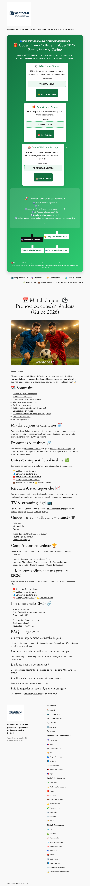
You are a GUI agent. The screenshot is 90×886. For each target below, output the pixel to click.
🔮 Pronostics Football (31, 239)
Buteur (44, 534)
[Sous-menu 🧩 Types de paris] (61, 807)
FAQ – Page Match (21, 419)
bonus (69, 656)
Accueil (14, 371)
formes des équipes (51, 434)
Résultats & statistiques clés (25, 402)
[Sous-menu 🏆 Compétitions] (62, 277)
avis (26, 623)
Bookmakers (18, 623)
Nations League (37, 565)
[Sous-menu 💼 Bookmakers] (53, 282)
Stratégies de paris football (28, 480)
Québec (37, 512)
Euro (48, 559)
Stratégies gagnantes (25, 598)
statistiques (40, 382)
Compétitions (40, 437)
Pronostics (58, 643)
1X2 (28, 534)
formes (30, 497)
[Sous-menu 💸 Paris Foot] (35, 282)
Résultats (70, 643)
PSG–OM (15, 454)
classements (34, 434)
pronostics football (32, 449)
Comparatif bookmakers (26, 474)
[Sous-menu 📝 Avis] (53, 820)
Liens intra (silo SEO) (22, 417)
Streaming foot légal (22, 615)
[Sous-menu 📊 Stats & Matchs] (82, 277)
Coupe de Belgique (54, 565)
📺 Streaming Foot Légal (56, 250)
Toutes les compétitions (23, 626)
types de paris (32, 620)
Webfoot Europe (22, 883)
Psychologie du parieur (23, 537)
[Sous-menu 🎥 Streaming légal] (61, 718)
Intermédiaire (18, 526)
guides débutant (26, 670)
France (14, 512)
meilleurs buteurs (18, 497)
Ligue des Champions (25, 451)
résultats (23, 434)
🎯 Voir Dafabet (45, 135)
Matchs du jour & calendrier (25, 394)
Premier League (64, 449)
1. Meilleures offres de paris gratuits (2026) (32, 414)
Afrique (45, 512)
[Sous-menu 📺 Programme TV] (28, 277)
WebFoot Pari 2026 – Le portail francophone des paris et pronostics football (40, 29)
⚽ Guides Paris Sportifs (31, 250)
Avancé (16, 529)
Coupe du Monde (43, 451)
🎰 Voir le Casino (43, 178)
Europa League (40, 562)
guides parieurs (25, 382)
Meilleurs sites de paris (26, 471)
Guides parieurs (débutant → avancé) (29, 408)
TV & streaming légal (22, 405)
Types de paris (19, 534)
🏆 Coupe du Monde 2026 (55, 236)
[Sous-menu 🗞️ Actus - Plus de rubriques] (82, 282)
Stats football (19, 612)
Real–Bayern (25, 454)
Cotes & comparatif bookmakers (27, 399)
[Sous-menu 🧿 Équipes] (56, 850)
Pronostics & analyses (22, 396)
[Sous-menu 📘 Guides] (55, 761)
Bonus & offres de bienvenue (28, 477)
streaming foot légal (56, 509)
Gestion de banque (24, 482)
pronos (68, 497)
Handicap (35, 534)
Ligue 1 (53, 449)
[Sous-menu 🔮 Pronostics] (44, 277)
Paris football (18, 620)
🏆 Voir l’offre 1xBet (47, 94)
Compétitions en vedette (23, 411)
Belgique (22, 512)
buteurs (41, 612)
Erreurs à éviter (44, 482)
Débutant (17, 523)
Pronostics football (21, 609)
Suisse (30, 512)
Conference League (58, 562)
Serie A (40, 559)
